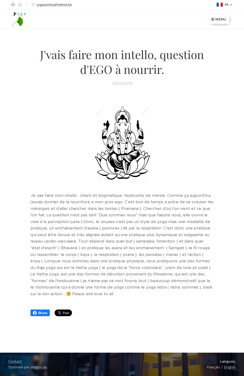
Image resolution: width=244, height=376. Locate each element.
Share (42, 313)
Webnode (39, 367)
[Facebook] (13, 5)
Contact (15, 361)
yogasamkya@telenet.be (54, 4)
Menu (220, 19)
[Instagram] (20, 5)
